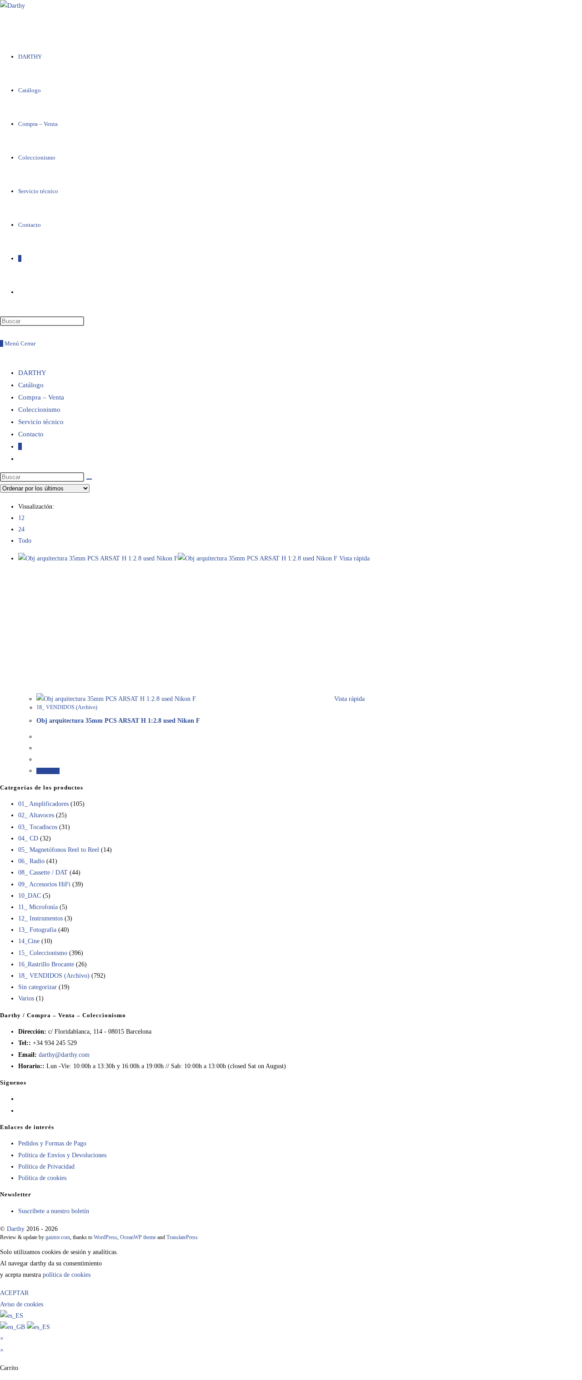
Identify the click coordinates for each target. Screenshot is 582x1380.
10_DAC (29, 895)
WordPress (105, 1237)
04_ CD (28, 838)
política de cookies (66, 1274)
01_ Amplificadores (43, 803)
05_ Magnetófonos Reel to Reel (58, 849)
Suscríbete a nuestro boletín (53, 1211)
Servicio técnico (41, 421)
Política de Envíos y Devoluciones (62, 1155)
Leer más (48, 771)
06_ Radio (31, 861)
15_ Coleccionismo (42, 953)
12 (21, 518)
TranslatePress (182, 1237)
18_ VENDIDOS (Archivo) (66, 707)
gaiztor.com (57, 1237)
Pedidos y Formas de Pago (52, 1143)
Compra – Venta (41, 397)
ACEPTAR (14, 1293)
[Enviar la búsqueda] (89, 479)
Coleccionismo (39, 409)
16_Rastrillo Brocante (46, 964)
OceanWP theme (138, 1237)
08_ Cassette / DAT (43, 872)
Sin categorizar (37, 987)
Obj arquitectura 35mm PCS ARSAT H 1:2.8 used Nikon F (118, 720)
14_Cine (29, 941)
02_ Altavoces (36, 815)
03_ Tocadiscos (37, 827)
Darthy (16, 1228)
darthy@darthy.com (64, 1054)
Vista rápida (353, 558)
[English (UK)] (13, 1327)
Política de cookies (42, 1178)
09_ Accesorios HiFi (44, 884)
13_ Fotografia (37, 929)
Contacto (31, 434)
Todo (24, 540)
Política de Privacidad (46, 1166)
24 (21, 529)
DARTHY (32, 372)
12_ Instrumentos (40, 918)
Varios (26, 998)
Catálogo (31, 385)
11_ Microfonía (38, 907)
